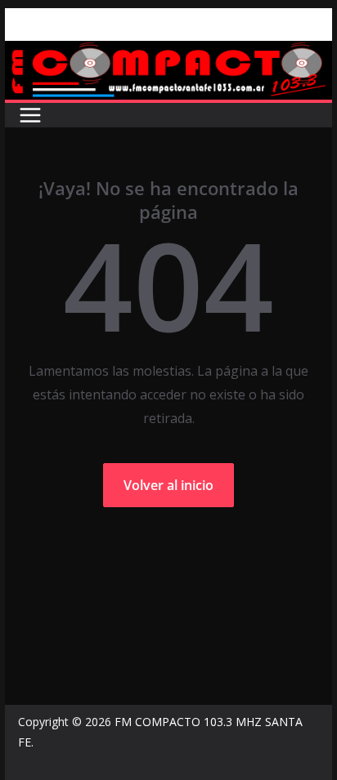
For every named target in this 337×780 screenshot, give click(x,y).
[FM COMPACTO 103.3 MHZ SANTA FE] (168, 52)
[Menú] (30, 115)
